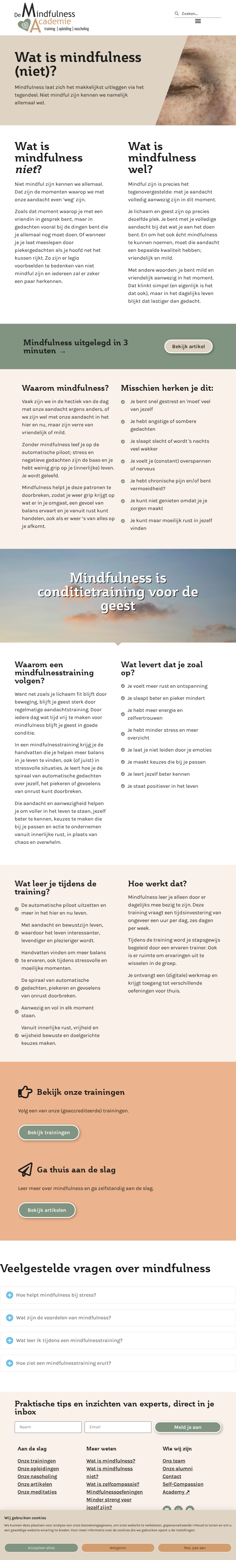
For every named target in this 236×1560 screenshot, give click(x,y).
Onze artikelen (35, 1484)
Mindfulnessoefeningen (114, 1492)
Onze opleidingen (38, 1468)
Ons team (174, 1461)
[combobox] (198, 14)
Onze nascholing (37, 1476)
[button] (198, 21)
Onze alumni (178, 1468)
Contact (172, 1476)
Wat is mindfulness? (110, 1461)
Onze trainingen (37, 1461)
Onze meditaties (37, 1492)
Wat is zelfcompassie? (112, 1484)
